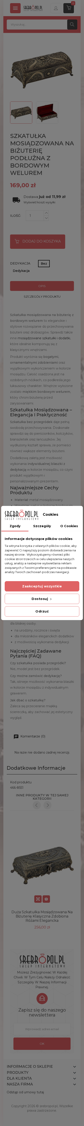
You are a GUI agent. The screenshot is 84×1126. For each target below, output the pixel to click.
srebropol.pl (49, 1106)
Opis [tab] (42, 286)
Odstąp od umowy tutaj (25, 1092)
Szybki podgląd (38, 899)
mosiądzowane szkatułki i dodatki (44, 338)
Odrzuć (42, 611)
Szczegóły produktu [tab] (42, 296)
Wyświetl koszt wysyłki (39, 202)
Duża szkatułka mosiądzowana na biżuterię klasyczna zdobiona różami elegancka (42, 916)
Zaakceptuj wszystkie (42, 586)
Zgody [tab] (15, 526)
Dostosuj (40, 599)
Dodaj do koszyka (41, 241)
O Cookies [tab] (69, 526)
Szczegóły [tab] (42, 526)
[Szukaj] (72, 24)
